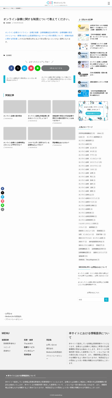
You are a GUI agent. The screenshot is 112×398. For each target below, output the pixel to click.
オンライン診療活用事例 (88, 216)
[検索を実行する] (106, 300)
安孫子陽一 (101, 234)
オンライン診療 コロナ (88, 169)
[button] (11, 68)
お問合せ (8, 314)
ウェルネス (28, 343)
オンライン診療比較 (86, 213)
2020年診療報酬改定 (87, 133)
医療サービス (29, 347)
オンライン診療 (85, 144)
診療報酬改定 (84, 249)
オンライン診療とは (86, 194)
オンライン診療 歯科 (87, 184)
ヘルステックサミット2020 (88, 223)
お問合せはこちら (93, 292)
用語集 (49, 340)
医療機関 (8, 23)
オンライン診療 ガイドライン (90, 166)
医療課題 (101, 231)
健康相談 (93, 227)
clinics (100, 133)
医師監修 (27, 354)
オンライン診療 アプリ (88, 155)
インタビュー (29, 351)
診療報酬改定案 (85, 252)
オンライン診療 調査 (87, 191)
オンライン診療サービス (88, 202)
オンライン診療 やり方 (88, 151)
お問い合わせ (51, 345)
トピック (7, 347)
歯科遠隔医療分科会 (96, 241)
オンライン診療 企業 (87, 173)
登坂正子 (100, 245)
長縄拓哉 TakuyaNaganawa (89, 259)
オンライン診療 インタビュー (90, 158)
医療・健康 (28, 340)
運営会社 (49, 348)
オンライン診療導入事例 (88, 205)
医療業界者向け (10, 343)
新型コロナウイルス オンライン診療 (92, 238)
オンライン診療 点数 (87, 187)
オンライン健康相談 (94, 137)
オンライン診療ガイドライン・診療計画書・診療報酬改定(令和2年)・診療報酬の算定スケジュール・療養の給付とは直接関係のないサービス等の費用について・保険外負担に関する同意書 (39, 36)
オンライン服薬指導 (86, 140)
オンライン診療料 (85, 209)
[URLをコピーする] (2, 209)
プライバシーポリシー (14, 319)
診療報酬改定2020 (99, 249)
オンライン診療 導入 (87, 176)
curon (81, 137)
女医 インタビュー (86, 234)
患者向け (7, 351)
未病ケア (83, 241)
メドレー (83, 227)
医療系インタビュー (86, 231)
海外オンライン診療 (86, 245)
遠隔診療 (83, 256)
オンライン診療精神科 (87, 220)
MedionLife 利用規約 (13, 316)
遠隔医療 (5, 340)
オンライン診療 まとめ (88, 148)
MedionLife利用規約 (54, 352)
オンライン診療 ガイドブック (90, 162)
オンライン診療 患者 (87, 180)
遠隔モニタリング (100, 252)
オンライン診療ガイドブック (89, 198)
